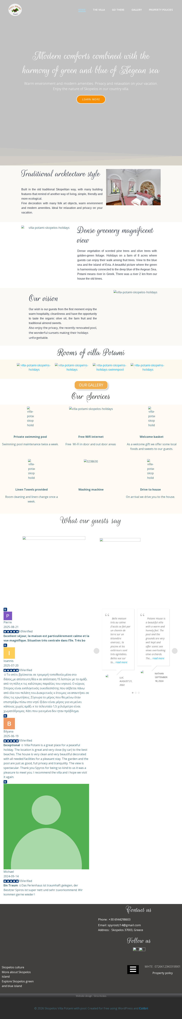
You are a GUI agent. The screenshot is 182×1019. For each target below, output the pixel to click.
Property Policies (161, 9)
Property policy (162, 973)
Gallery (137, 9)
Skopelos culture (13, 967)
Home (82, 9)
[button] (21, 367)
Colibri (143, 1008)
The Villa (99, 9)
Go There (118, 9)
